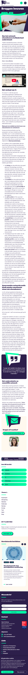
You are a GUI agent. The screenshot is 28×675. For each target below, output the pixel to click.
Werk (11, 13)
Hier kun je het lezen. (15, 141)
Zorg (2, 514)
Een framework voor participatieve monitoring (13, 566)
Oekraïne (4, 13)
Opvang (3, 506)
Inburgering (4, 499)
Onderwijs (4, 504)
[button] (21, 3)
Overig (3, 508)
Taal (2, 510)
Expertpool (4, 497)
